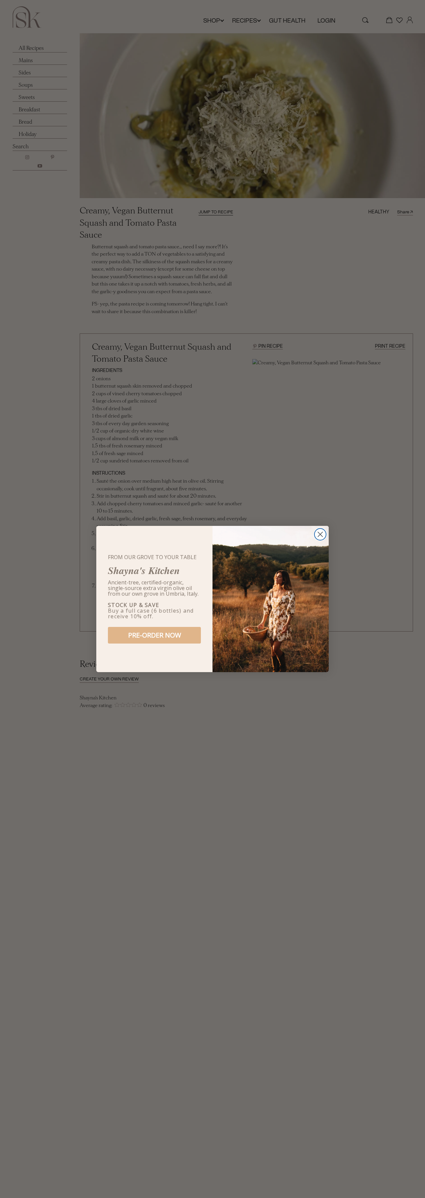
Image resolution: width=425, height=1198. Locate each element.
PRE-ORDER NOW (154, 635)
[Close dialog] (320, 534)
